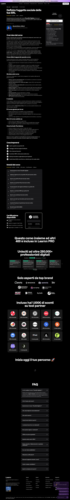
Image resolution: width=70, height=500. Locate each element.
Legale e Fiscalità (15, 6)
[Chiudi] (67, 482)
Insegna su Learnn (49, 485)
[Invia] (67, 497)
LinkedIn (37, 485)
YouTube (37, 479)
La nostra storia (29, 481)
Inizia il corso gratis (54, 20)
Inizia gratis (65, 3)
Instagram (38, 481)
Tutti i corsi (8, 6)
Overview (21, 3)
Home (27, 479)
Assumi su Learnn (49, 483)
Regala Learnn (48, 487)
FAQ (48, 3)
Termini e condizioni (11, 498)
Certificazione (40, 3)
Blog (37, 483)
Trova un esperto (29, 487)
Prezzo (45, 3)
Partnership (48, 481)
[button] (61, 484)
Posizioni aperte (29, 489)
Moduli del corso (33, 3)
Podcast (37, 487)
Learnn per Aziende (49, 479)
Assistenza (57, 479)
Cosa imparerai (26, 3)
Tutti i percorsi (29, 485)
